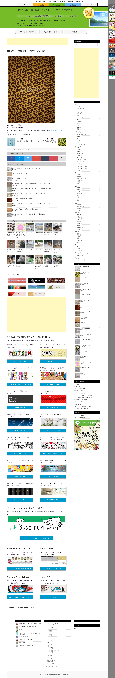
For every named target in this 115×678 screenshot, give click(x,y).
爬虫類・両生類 (81, 178)
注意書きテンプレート (53, 384)
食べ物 (76, 146)
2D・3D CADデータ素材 (53, 500)
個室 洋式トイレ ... (85, 334)
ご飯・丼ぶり (80, 159)
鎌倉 (78, 225)
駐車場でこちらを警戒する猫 (48, 250)
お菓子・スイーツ (81, 168)
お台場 (78, 218)
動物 (27, 149)
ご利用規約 (75, 32)
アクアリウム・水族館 (82, 254)
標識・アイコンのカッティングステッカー (20, 597)
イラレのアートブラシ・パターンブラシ (20, 384)
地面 (78, 114)
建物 (76, 186)
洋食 (78, 151)
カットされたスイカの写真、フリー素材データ (30, 624)
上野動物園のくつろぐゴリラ (57, 233)
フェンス (79, 117)
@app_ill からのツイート (79, 628)
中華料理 (79, 150)
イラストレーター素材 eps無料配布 (41, 4)
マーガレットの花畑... (85, 345)
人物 (76, 258)
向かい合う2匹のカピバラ (29, 250)
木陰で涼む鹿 (38, 249)
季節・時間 (77, 231)
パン (78, 163)
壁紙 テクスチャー (18, 149)
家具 (78, 204)
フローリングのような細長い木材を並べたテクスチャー (28, 209)
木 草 (78, 106)
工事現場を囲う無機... (85, 339)
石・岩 (78, 140)
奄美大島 (79, 227)
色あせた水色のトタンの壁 (24, 140)
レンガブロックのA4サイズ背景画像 (22, 199)
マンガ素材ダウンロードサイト (81, 399)
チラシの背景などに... (85, 272)
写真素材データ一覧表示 (51, 32)
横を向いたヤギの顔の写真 (20, 265)
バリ (78, 216)
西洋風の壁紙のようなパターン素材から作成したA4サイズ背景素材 (31, 183)
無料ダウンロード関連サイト (81, 381)
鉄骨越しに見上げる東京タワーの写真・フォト (30, 639)
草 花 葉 (79, 144)
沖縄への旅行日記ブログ (79, 417)
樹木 (78, 136)
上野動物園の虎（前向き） (47, 265)
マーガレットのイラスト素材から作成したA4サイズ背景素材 (20, 235)
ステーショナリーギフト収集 (53, 569)
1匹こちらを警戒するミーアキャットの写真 (57, 251)
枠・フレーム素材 (53, 361)
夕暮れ (78, 240)
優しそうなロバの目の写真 (11, 250)
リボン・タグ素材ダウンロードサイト (82, 402)
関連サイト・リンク (79, 412)
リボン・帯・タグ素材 (53, 407)
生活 (76, 203)
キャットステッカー (53, 597)
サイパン (79, 214)
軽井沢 (78, 223)
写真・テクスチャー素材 (53, 430)
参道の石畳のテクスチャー (19, 178)
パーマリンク (35, 149)
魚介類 (78, 182)
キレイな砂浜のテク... (85, 278)
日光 (78, 220)
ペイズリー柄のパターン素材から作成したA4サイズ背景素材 (30, 633)
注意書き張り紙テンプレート (80, 404)
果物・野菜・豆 (81, 167)
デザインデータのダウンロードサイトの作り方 (36, 538)
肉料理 (78, 153)
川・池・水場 (80, 134)
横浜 (78, 221)
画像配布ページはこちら (58, 130)
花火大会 (79, 256)
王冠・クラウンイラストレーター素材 (82, 406)
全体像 (78, 187)
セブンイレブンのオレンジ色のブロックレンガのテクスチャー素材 (31, 204)
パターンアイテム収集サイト (80, 415)
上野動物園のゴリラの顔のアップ (20, 250)
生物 (25, 149)
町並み (78, 199)
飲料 (78, 170)
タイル (78, 112)
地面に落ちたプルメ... (85, 323)
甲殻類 (78, 180)
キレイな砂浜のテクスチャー (20, 173)
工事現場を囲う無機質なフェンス (27, 645)
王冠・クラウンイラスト (20, 500)
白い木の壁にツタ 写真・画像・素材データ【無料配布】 (28, 168)
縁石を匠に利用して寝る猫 (30, 233)
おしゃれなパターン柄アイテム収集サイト (20, 569)
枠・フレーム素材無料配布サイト (81, 393)
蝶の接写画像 (22, 642)
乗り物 (76, 244)
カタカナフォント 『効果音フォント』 (53, 453)
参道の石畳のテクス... (85, 283)
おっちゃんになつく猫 (11, 265)
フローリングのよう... (85, 317)
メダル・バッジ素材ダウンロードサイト (83, 397)
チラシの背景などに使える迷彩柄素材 (47, 140)
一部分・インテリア (82, 189)
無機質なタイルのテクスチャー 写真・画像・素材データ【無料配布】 (32, 188)
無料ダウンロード (13, 135)
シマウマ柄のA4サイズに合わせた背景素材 (11, 234)
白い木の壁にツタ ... (85, 266)
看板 (78, 201)
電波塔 (78, 193)
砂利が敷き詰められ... (85, 368)
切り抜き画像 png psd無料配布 (73, 4)
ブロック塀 (79, 108)
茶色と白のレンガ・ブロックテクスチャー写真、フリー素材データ (31, 193)
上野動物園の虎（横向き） (56, 265)
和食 (78, 148)
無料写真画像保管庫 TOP (27, 32)
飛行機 (78, 250)
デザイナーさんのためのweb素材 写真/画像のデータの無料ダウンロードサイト (57, 674)
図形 (78, 121)
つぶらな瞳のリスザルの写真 (48, 233)
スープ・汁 (79, 165)
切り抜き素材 (77, 386)
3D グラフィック (79, 260)
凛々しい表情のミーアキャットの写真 (39, 266)
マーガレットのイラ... (85, 362)
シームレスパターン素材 (20, 361)
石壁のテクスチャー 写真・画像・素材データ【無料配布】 (29, 214)
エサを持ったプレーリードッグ (30, 265)
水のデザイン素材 (20, 430)
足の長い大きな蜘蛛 (24, 630)
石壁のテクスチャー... (85, 328)
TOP (25, 4)
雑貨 (78, 208)
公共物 (78, 191)
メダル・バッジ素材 (20, 477)
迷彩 (78, 129)
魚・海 (78, 155)
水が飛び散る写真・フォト (25, 636)
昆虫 (78, 176)
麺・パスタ (79, 161)
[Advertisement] (37, 41)
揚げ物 (78, 157)
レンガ (78, 110)
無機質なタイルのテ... (85, 295)
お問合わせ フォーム (89, 4)
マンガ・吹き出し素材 (20, 453)
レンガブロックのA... (85, 306)
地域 (76, 212)
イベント (77, 252)
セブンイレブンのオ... (85, 311)
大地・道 (79, 132)
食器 (78, 210)
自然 (76, 131)
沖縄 (78, 229)
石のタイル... (83, 373)
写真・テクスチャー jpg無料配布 (57, 4)
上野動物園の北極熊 (39, 233)
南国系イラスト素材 (53, 477)
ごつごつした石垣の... (85, 351)
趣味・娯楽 (79, 206)
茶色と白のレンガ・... (85, 300)
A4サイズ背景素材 (20, 407)
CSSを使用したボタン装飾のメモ (81, 408)
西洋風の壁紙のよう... (85, 289)
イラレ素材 (76, 384)
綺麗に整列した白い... (85, 356)
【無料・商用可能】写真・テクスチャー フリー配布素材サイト (47, 9)
